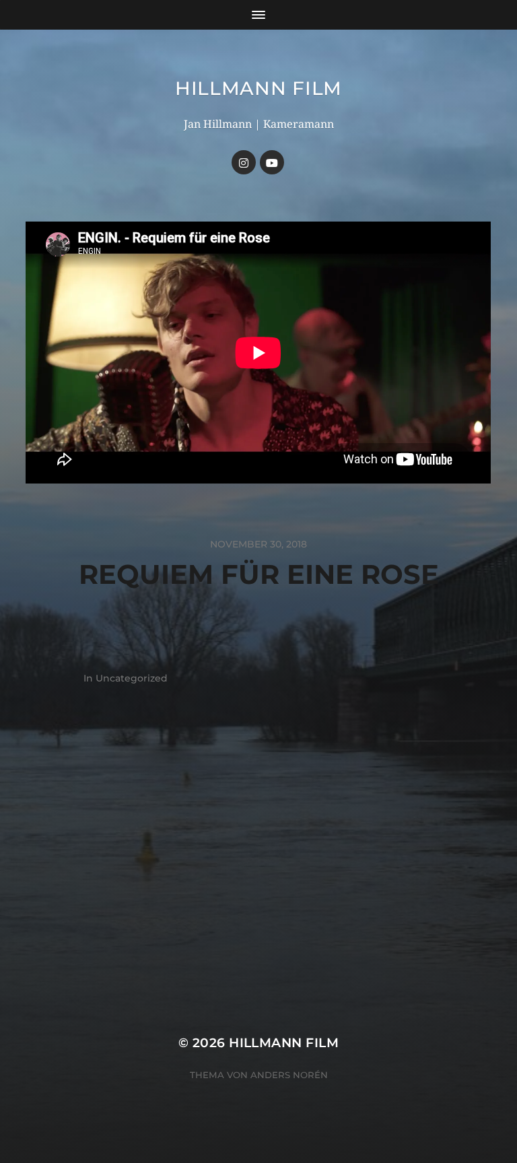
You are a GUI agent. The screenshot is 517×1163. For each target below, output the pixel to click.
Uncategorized (132, 678)
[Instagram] (244, 162)
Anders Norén (289, 1074)
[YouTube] (272, 162)
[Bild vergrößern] (474, 804)
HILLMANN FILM (258, 88)
